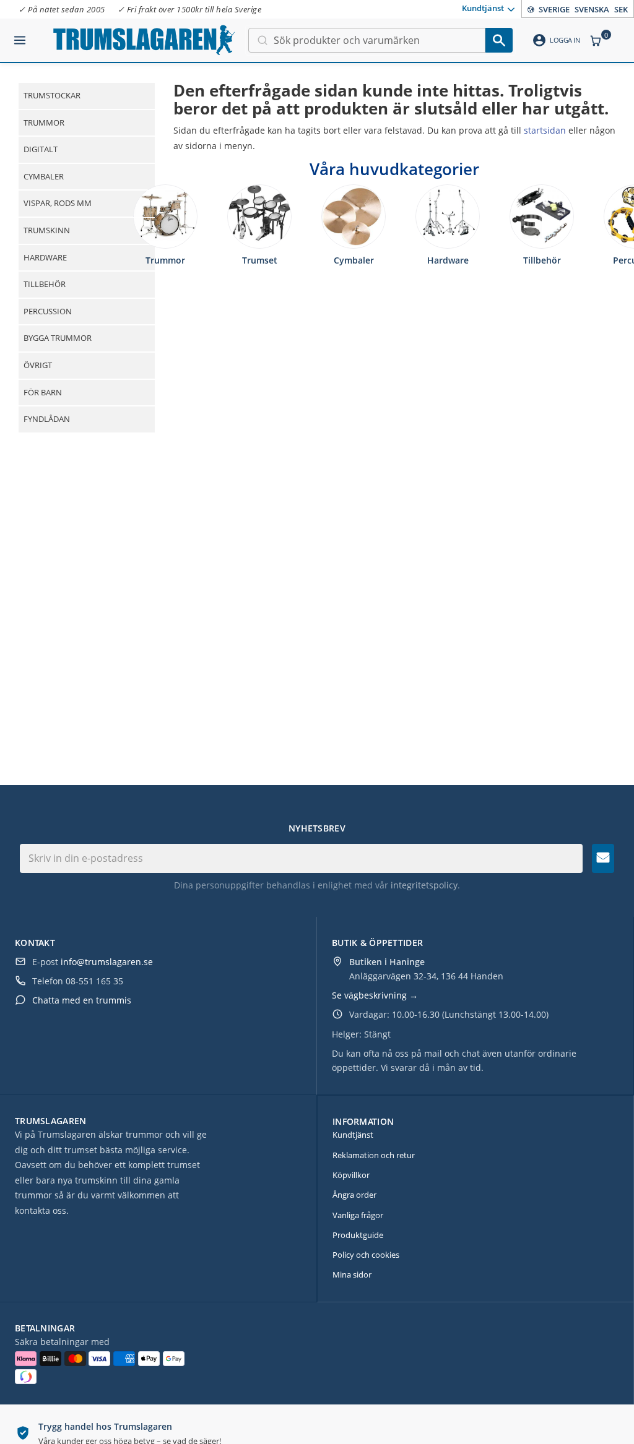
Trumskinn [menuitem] (47, 230)
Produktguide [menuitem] (357, 1234)
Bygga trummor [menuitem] (58, 337)
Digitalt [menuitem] (41, 149)
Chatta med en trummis (81, 1000)
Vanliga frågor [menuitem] (357, 1215)
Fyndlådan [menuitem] (47, 418)
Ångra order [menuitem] (354, 1194)
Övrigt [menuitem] (38, 365)
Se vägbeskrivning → (375, 995)
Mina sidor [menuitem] (351, 1274)
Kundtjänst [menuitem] (483, 8)
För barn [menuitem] (43, 392)
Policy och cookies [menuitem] (365, 1254)
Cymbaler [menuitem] (44, 176)
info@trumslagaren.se (107, 962)
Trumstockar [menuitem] (52, 95)
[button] (19, 35)
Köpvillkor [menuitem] (351, 1174)
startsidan (545, 130)
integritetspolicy (424, 885)
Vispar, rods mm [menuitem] (58, 202)
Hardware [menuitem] (45, 257)
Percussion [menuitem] (48, 311)
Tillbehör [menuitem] (45, 284)
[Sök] (499, 40)
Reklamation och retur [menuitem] (373, 1155)
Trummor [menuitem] (44, 122)
